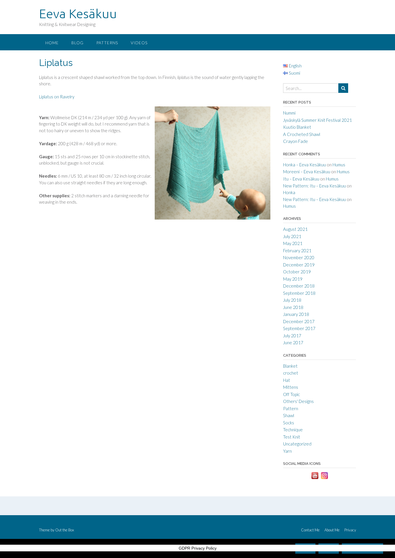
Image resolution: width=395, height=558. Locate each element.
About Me (331, 530)
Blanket (290, 366)
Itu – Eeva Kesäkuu (301, 178)
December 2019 (299, 264)
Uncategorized (297, 443)
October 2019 (297, 271)
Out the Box (64, 530)
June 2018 (293, 307)
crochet (290, 372)
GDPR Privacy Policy (198, 548)
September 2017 (299, 328)
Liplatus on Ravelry (56, 96)
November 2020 (298, 257)
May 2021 (292, 243)
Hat (286, 380)
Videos (139, 42)
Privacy (350, 530)
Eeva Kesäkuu (78, 13)
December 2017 (299, 321)
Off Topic (291, 394)
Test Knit (291, 436)
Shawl (288, 415)
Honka (289, 192)
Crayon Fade (295, 141)
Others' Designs (298, 401)
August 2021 (295, 229)
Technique (293, 429)
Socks (288, 422)
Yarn (287, 451)
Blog (77, 42)
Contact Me (310, 530)
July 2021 (292, 236)
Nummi (289, 112)
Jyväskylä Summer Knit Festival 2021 (317, 120)
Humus (339, 164)
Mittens (290, 387)
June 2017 (293, 342)
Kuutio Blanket (297, 127)
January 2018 (296, 314)
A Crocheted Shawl (301, 134)
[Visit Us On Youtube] (315, 478)
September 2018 (299, 293)
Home (52, 42)
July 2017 (292, 335)
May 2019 (292, 278)
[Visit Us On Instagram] (324, 478)
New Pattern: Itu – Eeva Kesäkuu (314, 185)
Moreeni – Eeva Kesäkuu (306, 171)
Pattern (290, 408)
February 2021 (297, 250)
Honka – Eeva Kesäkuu (304, 164)
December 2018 (299, 285)
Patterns (107, 42)
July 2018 (292, 300)
